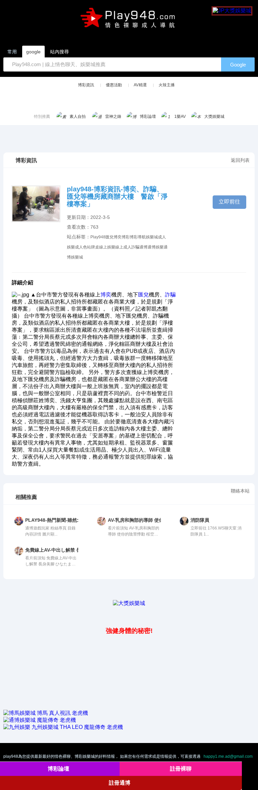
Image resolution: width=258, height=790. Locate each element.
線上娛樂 (107, 247)
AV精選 (140, 85)
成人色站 (83, 247)
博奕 (118, 237)
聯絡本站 (240, 491)
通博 (143, 247)
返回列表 (240, 160)
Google (238, 64)
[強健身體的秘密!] (4, 616)
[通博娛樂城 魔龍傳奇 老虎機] (39, 720)
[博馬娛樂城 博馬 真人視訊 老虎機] (45, 713)
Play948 (97, 237)
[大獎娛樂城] (129, 603)
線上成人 (123, 247)
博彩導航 (138, 237)
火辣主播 (167, 85)
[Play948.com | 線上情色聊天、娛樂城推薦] (129, 20)
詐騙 (135, 247)
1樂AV (180, 116)
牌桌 (95, 247)
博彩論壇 (148, 116)
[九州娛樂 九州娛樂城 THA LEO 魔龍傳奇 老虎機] (63, 727)
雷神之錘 (113, 116)
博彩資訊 (86, 85)
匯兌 (109, 237)
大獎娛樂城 (214, 116)
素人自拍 (78, 116)
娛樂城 (152, 237)
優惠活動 (114, 85)
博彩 (126, 237)
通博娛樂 (155, 247)
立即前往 (229, 201)
